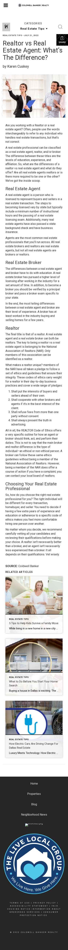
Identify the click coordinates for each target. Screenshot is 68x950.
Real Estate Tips (12, 35)
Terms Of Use (20, 903)
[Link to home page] (34, 5)
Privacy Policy (44, 903)
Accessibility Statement (29, 906)
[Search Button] (60, 27)
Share (62, 42)
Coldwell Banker (28, 566)
